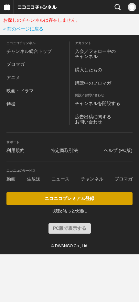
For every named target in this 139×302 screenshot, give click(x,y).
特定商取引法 (64, 150)
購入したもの (88, 69)
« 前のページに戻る (23, 28)
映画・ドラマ (20, 90)
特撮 (11, 104)
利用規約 (15, 150)
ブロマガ (15, 64)
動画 (11, 178)
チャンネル (92, 178)
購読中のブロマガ (93, 83)
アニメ (13, 77)
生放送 (33, 178)
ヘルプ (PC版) (118, 150)
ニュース (60, 178)
